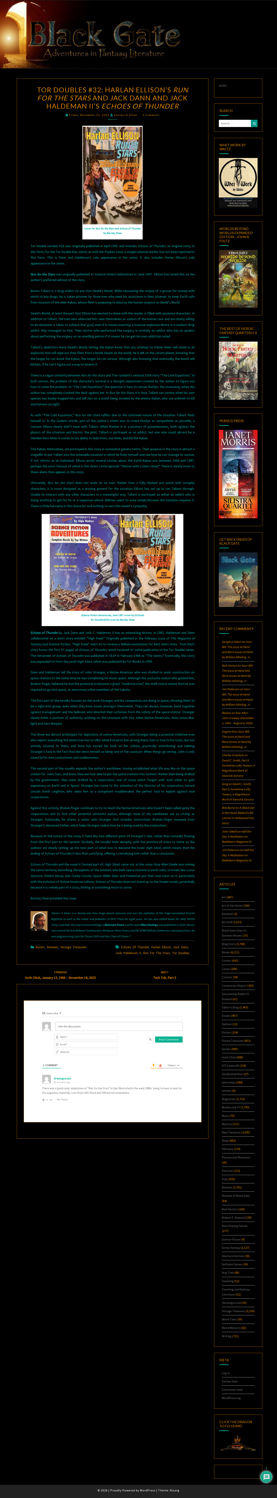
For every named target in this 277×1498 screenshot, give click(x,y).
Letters (226, 1090)
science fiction (231, 1239)
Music (225, 1116)
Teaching (228, 1281)
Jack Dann (180, 947)
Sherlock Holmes (233, 1256)
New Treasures (231, 1132)
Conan (226, 969)
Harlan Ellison (161, 947)
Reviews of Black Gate (236, 1195)
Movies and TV (231, 1107)
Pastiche (227, 1171)
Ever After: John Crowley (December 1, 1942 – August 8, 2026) (238, 718)
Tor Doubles (181, 953)
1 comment (151, 115)
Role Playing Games (235, 1226)
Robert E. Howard (233, 1217)
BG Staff (227, 922)
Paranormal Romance (236, 1157)
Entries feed (229, 1381)
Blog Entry (229, 944)
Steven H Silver (126, 115)
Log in (226, 1373)
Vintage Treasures (73, 947)
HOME (223, 85)
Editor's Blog (230, 1007)
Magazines (229, 1099)
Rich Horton (230, 1209)
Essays (226, 1015)
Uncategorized (231, 1303)
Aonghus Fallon (231, 642)
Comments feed (232, 1389)
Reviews (52, 947)
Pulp (225, 1179)
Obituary (227, 1149)
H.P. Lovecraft (230, 1065)
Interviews (228, 1082)
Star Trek (228, 1272)
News (225, 1140)
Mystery (227, 1124)
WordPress (147, 1490)
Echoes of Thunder (135, 947)
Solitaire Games (232, 1264)
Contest (227, 977)
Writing (227, 1336)
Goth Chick (229, 1057)
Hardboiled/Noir (232, 1074)
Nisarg (174, 1490)
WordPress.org (231, 1398)
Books (40, 947)
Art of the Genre (232, 905)
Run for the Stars (156, 953)
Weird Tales (229, 1319)
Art (224, 897)
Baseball (227, 914)
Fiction (226, 1032)
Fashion (227, 1024)
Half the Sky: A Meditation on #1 (237, 836)
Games (226, 1049)
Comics (226, 960)
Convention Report (234, 985)
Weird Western (231, 1328)
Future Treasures (232, 1041)
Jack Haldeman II (128, 953)
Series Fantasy (231, 1248)
